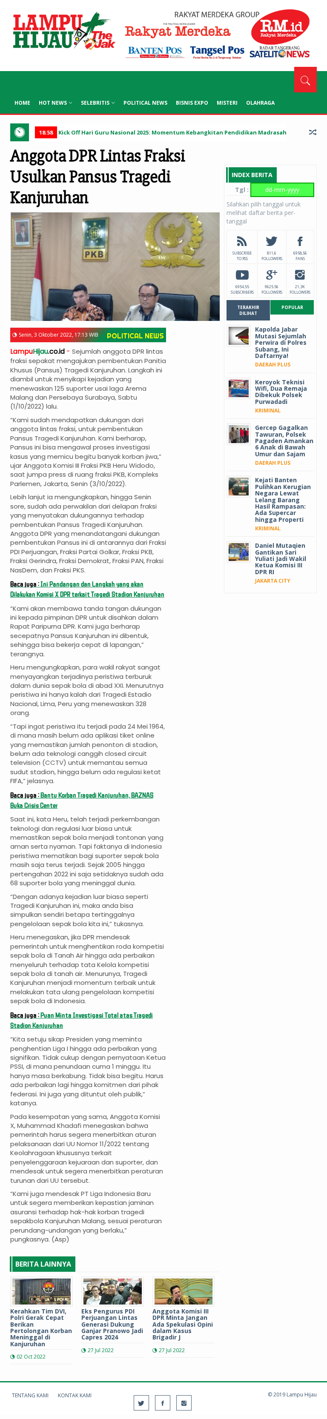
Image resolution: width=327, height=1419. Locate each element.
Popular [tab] (292, 307)
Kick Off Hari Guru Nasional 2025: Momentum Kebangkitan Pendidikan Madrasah (163, 132)
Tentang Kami (30, 1395)
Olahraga (260, 102)
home (22, 102)
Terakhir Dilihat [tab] (248, 310)
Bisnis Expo (192, 102)
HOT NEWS (53, 102)
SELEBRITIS (95, 102)
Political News (145, 102)
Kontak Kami (75, 1395)
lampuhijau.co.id (63, 32)
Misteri (227, 102)
